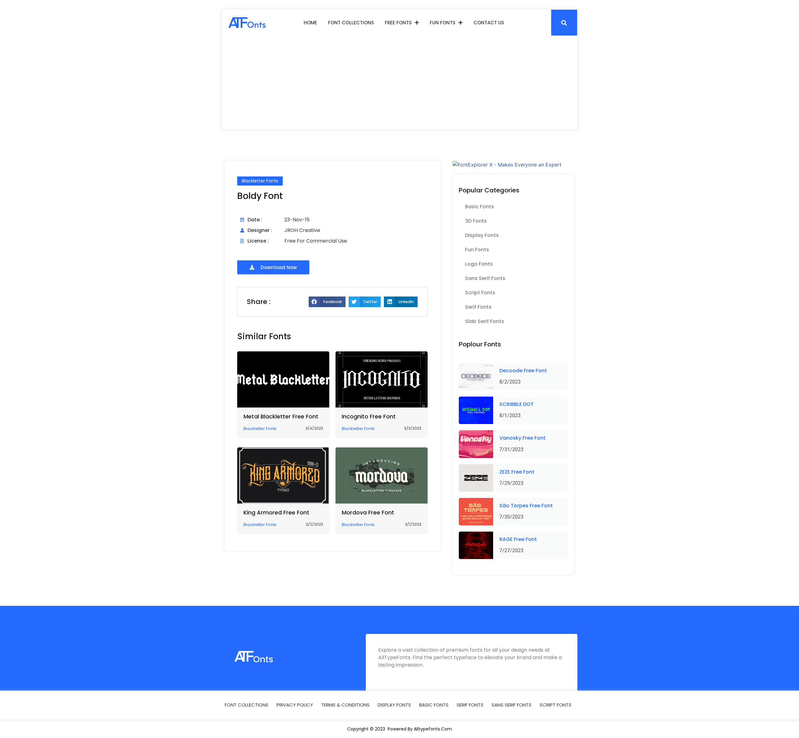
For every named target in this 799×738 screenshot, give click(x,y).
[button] (564, 22)
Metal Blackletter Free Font (280, 416)
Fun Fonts (442, 22)
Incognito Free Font (369, 416)
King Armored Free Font (276, 512)
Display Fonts (482, 235)
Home (310, 22)
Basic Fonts (479, 206)
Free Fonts (398, 22)
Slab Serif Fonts (484, 321)
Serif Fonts (478, 307)
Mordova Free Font (368, 512)
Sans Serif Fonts (485, 278)
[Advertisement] (399, 82)
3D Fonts (476, 220)
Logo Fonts (479, 264)
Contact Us (488, 22)
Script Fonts (480, 292)
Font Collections (351, 22)
